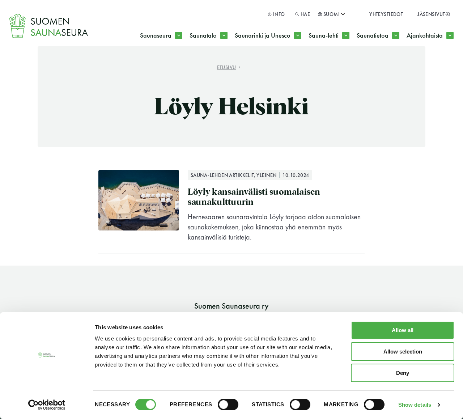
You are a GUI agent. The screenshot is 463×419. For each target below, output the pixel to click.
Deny (402, 373)
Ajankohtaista (425, 35)
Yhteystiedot (386, 14)
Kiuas (295, 64)
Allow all (402, 330)
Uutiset (382, 64)
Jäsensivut (431, 14)
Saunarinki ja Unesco (262, 35)
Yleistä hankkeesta (273, 64)
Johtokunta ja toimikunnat (189, 64)
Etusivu (226, 67)
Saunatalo (203, 35)
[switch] (228, 404)
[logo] (49, 26)
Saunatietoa (372, 35)
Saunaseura (155, 35)
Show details (414, 405)
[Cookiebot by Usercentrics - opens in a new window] (46, 404)
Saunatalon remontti (230, 64)
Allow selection (402, 351)
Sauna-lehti (324, 35)
